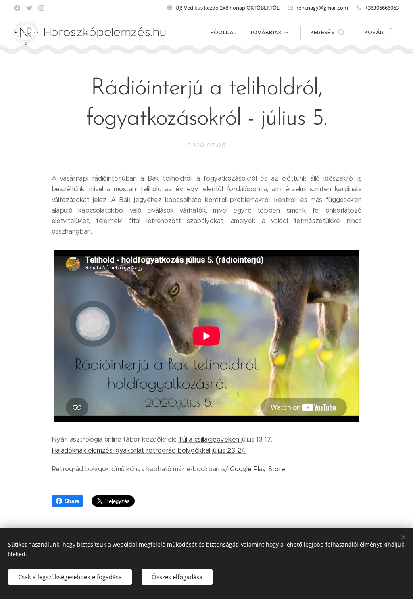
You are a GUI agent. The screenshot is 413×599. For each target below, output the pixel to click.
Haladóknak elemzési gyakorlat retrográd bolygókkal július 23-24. (149, 450)
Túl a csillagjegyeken (209, 439)
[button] (327, 33)
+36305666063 (382, 7)
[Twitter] (29, 8)
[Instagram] (41, 8)
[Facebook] (17, 8)
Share (72, 501)
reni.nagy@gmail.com (322, 7)
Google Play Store (257, 469)
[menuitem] (226, 33)
